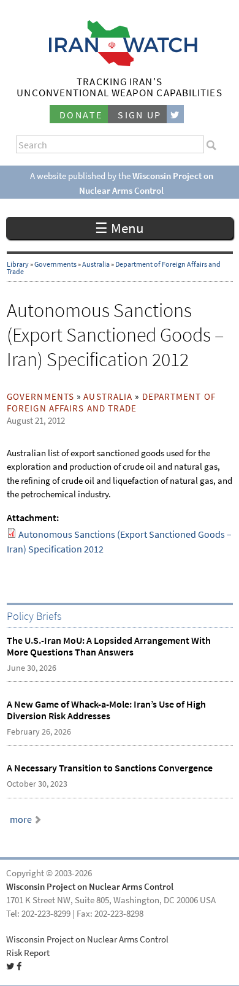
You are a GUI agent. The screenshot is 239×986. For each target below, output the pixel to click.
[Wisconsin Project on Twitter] (175, 114)
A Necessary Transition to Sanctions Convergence (110, 768)
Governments (55, 264)
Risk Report (28, 953)
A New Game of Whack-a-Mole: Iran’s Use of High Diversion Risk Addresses (106, 710)
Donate (80, 115)
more (21, 819)
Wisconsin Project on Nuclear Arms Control (89, 887)
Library (18, 264)
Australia (96, 264)
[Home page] (120, 62)
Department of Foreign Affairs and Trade (111, 403)
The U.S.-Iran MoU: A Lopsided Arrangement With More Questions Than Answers (109, 646)
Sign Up (140, 115)
